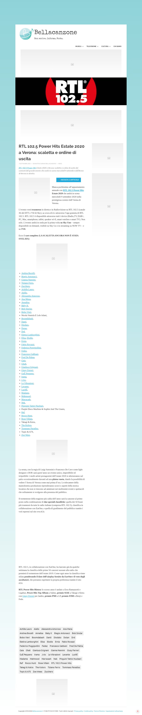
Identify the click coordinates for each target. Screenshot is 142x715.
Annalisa (25, 302)
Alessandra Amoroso (30, 296)
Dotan (24, 328)
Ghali (23, 364)
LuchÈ (24, 389)
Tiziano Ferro (27, 283)
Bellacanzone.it (38, 711)
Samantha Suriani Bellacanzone (44, 163)
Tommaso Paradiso (29, 428)
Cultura (104, 46)
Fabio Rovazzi (27, 344)
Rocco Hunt (26, 415)
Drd (23, 331)
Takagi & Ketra (26, 667)
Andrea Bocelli (28, 273)
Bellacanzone (55, 33)
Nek (23, 402)
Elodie (30, 338)
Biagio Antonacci (29, 276)
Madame (25, 393)
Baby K (24, 305)
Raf (23, 412)
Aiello (24, 292)
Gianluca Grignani (29, 367)
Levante (24, 386)
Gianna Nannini (28, 280)
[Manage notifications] (137, 711)
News (60, 163)
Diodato (25, 325)
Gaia (23, 360)
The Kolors (26, 425)
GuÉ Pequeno (27, 373)
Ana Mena (26, 299)
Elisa (23, 338)
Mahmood (26, 396)
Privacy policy (78, 711)
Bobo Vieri (26, 312)
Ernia (23, 341)
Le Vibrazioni (27, 383)
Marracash (26, 399)
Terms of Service (99, 711)
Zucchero (25, 286)
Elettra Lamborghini (30, 334)
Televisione (91, 46)
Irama (23, 376)
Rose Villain (26, 419)
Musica (78, 46)
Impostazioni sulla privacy (114, 711)
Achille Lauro (27, 289)
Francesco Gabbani (29, 354)
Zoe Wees (25, 435)
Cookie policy (88, 711)
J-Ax (23, 380)
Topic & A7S (25, 671)
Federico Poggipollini (31, 347)
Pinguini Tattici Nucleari (32, 406)
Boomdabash (27, 318)
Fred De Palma (27, 357)
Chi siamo (117, 46)
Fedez (24, 351)
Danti (23, 322)
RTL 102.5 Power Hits (27, 168)
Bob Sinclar (26, 309)
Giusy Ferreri (27, 370)
